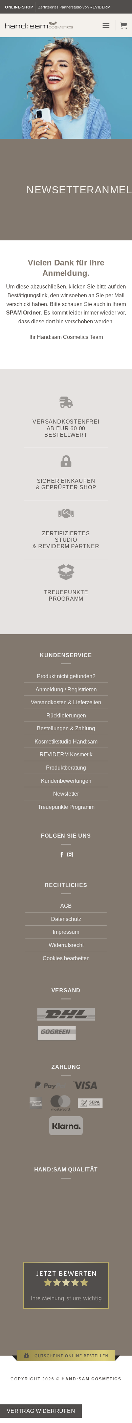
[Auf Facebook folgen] (62, 855)
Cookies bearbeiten (66, 958)
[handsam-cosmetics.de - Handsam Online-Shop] (39, 24)
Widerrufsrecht (66, 945)
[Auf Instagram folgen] (70, 855)
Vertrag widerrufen (41, 1411)
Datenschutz (66, 919)
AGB (66, 906)
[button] (106, 25)
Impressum (66, 932)
